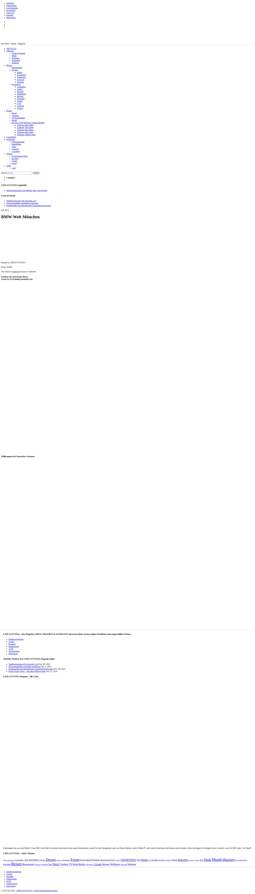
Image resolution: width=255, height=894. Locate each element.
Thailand (20, 99)
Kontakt (9, 15)
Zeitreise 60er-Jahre (25, 125)
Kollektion (163, 860)
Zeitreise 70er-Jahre (25, 127)
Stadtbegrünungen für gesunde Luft (21, 201)
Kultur (9, 111)
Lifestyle (10, 51)
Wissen (9, 154)
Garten (14, 161)
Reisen (9, 65)
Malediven (21, 94)
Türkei (20, 101)
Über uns (10, 13)
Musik (14, 120)
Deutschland (17, 68)
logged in (16, 271)
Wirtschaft (10, 139)
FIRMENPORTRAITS (107, 860)
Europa (15, 70)
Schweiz (20, 80)
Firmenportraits (18, 142)
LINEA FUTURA (24, 890)
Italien (19, 72)
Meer (201, 860)
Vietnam (20, 106)
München (228, 859)
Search (4, 173)
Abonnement (13, 651)
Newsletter (10, 10)
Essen (75, 859)
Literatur (15, 115)
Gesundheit (11, 137)
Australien (21, 87)
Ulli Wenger (90, 865)
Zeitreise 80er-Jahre (25, 130)
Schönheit (16, 60)
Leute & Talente (18, 53)
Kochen (15, 158)
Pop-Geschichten (241, 860)
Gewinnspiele (12, 8)
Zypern (20, 108)
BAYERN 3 (34, 860)
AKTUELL (11, 48)
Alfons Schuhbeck (8, 860)
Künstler (183, 859)
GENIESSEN (128, 859)
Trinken (64, 864)
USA (19, 103)
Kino (149, 860)
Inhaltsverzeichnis (16, 639)
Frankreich (21, 75)
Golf (14, 168)
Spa (50, 864)
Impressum (11, 17)
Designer (59, 860)
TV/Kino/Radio (18, 118)
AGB (10, 649)
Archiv (11, 642)
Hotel (144, 859)
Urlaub (97, 864)
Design (51, 860)
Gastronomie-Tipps (20, 156)
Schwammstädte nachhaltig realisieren (22, 203)
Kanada (20, 92)
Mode (14, 56)
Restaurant (28, 864)
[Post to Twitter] (5, 258)
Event (14, 163)
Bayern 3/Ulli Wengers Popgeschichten (28, 123)
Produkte (7, 864)
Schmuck (16, 58)
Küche (174, 860)
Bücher (43, 860)
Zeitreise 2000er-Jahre (26, 135)
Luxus (196, 860)
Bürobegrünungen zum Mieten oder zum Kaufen (26, 190)
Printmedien (11, 6)
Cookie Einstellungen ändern (45, 890)
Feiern (95, 860)
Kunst (14, 113)
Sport (8, 166)
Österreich (21, 77)
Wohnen (15, 63)
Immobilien (16, 144)
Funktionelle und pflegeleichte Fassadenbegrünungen (28, 206)
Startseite (10, 3)
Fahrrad (88, 860)
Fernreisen (16, 84)
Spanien (20, 82)
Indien (19, 89)
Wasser (106, 864)
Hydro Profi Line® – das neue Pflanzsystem (27, 671)
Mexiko (20, 96)
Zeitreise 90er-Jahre (25, 132)
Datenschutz (13, 646)
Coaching (16, 151)
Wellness (115, 864)
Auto (14, 147)
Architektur (19, 860)
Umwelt (15, 149)
